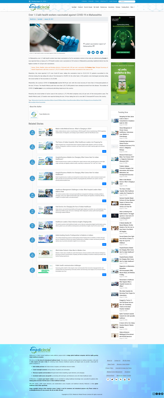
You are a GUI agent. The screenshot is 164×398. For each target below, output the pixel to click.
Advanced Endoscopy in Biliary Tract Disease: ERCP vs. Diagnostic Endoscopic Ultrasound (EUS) (126, 159)
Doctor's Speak (88, 7)
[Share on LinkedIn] (97, 52)
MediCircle (33, 19)
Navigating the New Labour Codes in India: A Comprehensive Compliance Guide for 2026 (126, 121)
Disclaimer (127, 372)
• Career (97, 1)
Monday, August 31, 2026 (38, 1)
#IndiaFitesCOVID (97, 100)
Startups (118, 7)
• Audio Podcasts (113, 1)
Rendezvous (103, 7)
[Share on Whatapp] (102, 52)
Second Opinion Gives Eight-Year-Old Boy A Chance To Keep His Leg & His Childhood (126, 240)
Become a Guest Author (123, 364)
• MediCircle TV (104, 1)
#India (81, 100)
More (132, 7)
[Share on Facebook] (89, 52)
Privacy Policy (109, 368)
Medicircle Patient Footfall (123, 375)
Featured (80, 7)
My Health (96, 7)
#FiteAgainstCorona (88, 100)
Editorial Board (110, 375)
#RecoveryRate (32, 102)
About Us (109, 360)
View (104, 136)
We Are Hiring (126, 360)
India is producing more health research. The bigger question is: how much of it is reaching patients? (126, 216)
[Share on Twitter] (93, 52)
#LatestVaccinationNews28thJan (46, 100)
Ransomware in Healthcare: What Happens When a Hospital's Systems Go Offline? (126, 284)
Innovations (111, 7)
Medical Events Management (114, 372)
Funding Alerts (125, 7)
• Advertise (84, 1)
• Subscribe (91, 1)
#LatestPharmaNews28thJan (73, 100)
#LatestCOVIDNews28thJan (60, 100)
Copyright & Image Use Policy (123, 368)
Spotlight (74, 7)
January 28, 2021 (48, 19)
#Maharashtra (35, 100)
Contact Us (117, 360)
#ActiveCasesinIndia (40, 102)
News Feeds (110, 364)
